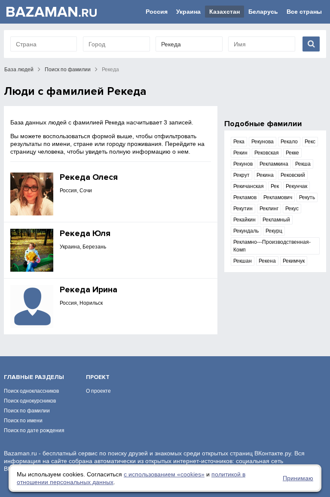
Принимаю (298, 478)
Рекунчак (296, 186)
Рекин (240, 153)
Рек (275, 186)
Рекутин (243, 209)
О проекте (98, 391)
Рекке (292, 153)
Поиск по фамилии (68, 70)
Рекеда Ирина (88, 290)
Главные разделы (34, 377)
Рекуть (307, 197)
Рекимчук (294, 261)
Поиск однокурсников (30, 401)
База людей (19, 70)
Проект (98, 377)
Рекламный (276, 220)
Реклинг (269, 209)
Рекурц (274, 231)
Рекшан (242, 261)
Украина (188, 11)
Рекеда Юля (85, 233)
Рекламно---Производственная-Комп (272, 246)
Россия (157, 11)
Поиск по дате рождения (34, 430)
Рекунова (262, 142)
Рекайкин (244, 220)
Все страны (304, 11)
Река (238, 142)
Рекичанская (248, 186)
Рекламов (245, 197)
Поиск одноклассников (31, 391)
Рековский (293, 175)
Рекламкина (274, 164)
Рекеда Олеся (89, 177)
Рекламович (277, 197)
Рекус (292, 209)
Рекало (289, 142)
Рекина (265, 175)
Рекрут (241, 175)
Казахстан (224, 11)
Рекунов (243, 164)
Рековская (266, 153)
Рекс (310, 142)
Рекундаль (246, 231)
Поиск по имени (23, 421)
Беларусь (263, 11)
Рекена (267, 261)
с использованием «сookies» (164, 474)
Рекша (303, 164)
